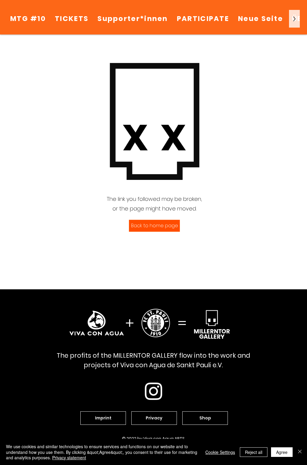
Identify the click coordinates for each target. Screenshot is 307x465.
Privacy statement (69, 458)
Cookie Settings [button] (220, 452)
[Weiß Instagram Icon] (153, 391)
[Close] (299, 452)
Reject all (253, 452)
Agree (282, 452)
